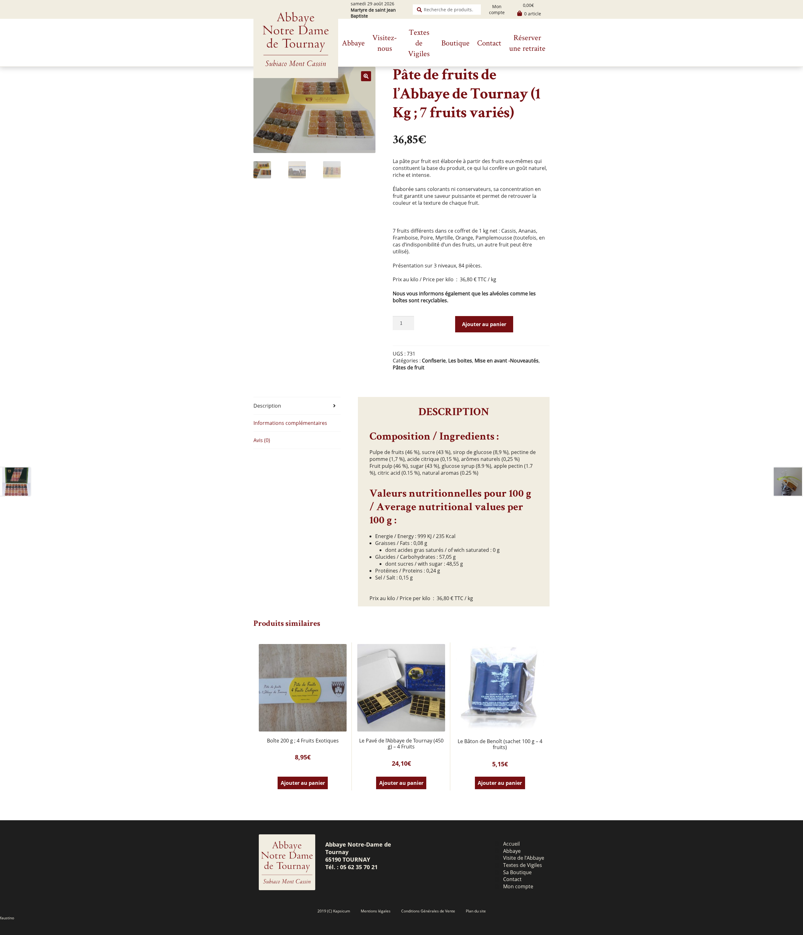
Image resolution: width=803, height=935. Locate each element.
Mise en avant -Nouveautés (507, 360)
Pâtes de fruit (408, 367)
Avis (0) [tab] (261, 440)
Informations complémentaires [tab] (290, 423)
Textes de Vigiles (419, 42)
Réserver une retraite (527, 42)
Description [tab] (267, 405)
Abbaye (353, 43)
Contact (489, 43)
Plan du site (476, 911)
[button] (366, 76)
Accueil (511, 843)
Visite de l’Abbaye (523, 857)
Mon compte (497, 9)
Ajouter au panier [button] (303, 782)
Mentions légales (376, 911)
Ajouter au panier (484, 324)
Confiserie (434, 360)
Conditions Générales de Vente (428, 911)
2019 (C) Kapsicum (333, 911)
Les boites (460, 360)
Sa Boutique (517, 872)
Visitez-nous (384, 42)
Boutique (455, 43)
